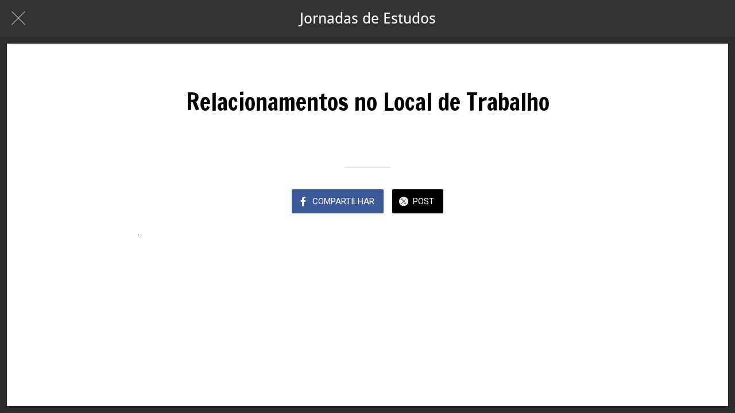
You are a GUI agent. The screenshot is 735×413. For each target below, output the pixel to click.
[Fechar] (18, 18)
